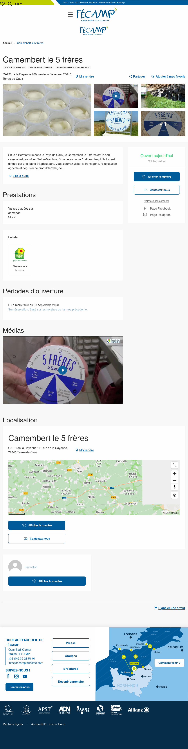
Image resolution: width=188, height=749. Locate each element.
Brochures (70, 669)
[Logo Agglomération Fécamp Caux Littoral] (116, 709)
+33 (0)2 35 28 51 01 (21, 658)
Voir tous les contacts (156, 201)
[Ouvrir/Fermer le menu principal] (71, 14)
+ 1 (163, 123)
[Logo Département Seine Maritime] (100, 709)
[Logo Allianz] (138, 709)
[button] (10, 4)
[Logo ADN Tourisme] (64, 709)
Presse (71, 643)
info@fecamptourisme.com (25, 663)
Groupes (71, 656)
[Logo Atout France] (83, 709)
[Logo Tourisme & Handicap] (26, 709)
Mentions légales (13, 724)
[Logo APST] (45, 709)
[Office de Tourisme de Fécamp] (97, 14)
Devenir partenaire (71, 681)
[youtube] (62, 370)
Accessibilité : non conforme (48, 724)
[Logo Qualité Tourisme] (9, 709)
